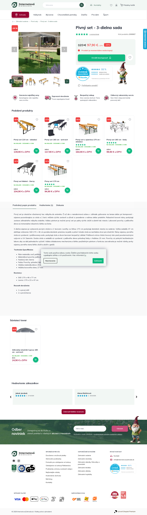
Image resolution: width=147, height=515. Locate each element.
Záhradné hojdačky (85, 474)
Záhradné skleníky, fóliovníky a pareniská (89, 463)
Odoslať (120, 429)
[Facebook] (14, 461)
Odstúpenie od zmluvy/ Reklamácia (58, 466)
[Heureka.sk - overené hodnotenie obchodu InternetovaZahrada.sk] (94, 74)
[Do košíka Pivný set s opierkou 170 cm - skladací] (98, 151)
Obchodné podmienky (53, 459)
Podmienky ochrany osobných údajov (59, 469)
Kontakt (116, 456)
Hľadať (81, 5)
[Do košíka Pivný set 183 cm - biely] (129, 151)
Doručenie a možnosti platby (56, 455)
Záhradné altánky (84, 471)
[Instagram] (19, 461)
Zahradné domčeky (85, 459)
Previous (10, 397)
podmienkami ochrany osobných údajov (108, 434)
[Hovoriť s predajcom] (88, 85)
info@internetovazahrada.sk (124, 460)
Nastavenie (50, 261)
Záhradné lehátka (84, 468)
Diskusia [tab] (60, 205)
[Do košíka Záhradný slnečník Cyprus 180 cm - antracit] (35, 359)
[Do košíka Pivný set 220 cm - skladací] (36, 151)
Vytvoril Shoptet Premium (126, 511)
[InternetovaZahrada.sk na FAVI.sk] (115, 495)
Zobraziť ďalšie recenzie (73, 412)
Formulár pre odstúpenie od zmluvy (58, 462)
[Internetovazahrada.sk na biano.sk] (124, 495)
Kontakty (97, 5)
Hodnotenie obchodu (53, 476)
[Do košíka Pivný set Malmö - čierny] (36, 190)
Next (136, 397)
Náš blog (49, 479)
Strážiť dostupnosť (100, 58)
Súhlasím (98, 261)
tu (85, 255)
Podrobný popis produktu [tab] (24, 205)
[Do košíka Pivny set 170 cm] (67, 190)
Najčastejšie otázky (53, 472)
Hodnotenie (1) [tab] (46, 205)
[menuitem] (20, 14)
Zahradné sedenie (84, 455)
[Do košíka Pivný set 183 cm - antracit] (67, 151)
